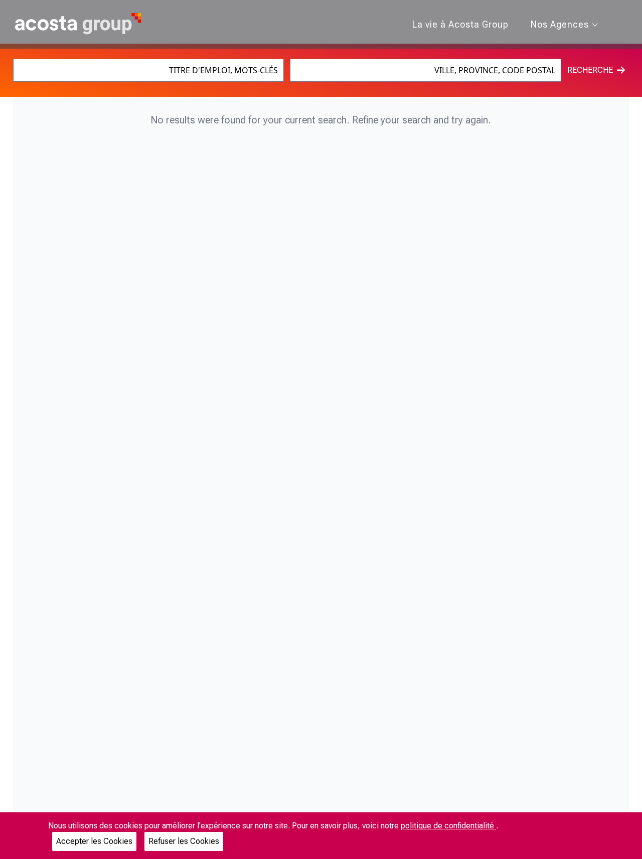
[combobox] (148, 70)
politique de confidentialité (448, 825)
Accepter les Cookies (94, 841)
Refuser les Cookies (183, 841)
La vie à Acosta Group (460, 24)
